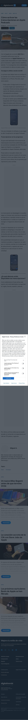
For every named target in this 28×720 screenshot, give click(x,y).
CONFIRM (8, 378)
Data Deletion (6, 383)
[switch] (23, 363)
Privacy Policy (22, 383)
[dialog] (14, 360)
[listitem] (14, 360)
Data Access (14, 383)
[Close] (25, 337)
